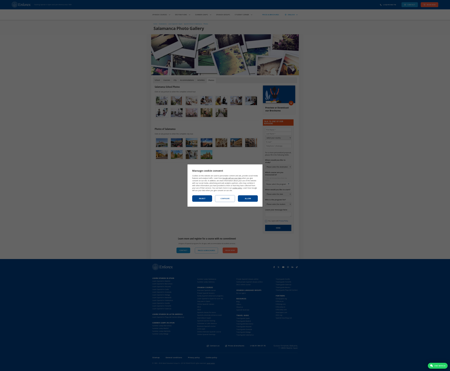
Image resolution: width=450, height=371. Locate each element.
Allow (248, 198)
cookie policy (237, 188)
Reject (202, 198)
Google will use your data (232, 178)
